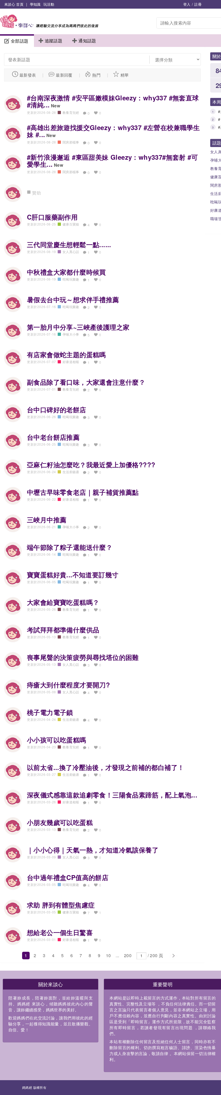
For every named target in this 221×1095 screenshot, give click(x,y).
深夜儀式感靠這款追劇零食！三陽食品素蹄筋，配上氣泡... (112, 794)
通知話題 (87, 40)
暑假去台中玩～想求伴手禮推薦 (73, 299)
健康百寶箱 (71, 224)
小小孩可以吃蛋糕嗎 (56, 739)
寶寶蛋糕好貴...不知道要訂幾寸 (72, 574)
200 (128, 955)
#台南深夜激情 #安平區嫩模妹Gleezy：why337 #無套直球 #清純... (113, 101)
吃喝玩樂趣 (71, 279)
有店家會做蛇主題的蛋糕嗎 (66, 354)
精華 (124, 75)
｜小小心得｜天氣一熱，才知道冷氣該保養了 (92, 849)
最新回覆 (64, 75)
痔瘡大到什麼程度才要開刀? (68, 684)
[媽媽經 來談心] (49, 26)
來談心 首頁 (13, 4)
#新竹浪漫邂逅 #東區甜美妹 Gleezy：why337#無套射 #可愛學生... (112, 160)
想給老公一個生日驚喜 (60, 932)
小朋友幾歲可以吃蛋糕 (60, 822)
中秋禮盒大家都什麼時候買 (66, 272)
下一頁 (173, 956)
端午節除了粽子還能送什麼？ (69, 547)
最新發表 (27, 75)
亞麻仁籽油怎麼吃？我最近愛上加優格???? (91, 464)
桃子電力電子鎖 (50, 712)
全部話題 (20, 41)
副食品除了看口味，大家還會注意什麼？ (86, 382)
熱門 (96, 75)
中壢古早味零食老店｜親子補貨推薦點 (83, 492)
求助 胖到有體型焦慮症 (61, 904)
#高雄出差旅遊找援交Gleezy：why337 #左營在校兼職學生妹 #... (113, 131)
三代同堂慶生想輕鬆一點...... (69, 244)
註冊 (198, 4)
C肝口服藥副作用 (52, 216)
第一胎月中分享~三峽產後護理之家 (78, 327)
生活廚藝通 (71, 471)
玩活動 (48, 4)
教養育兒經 (71, 112)
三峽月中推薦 (46, 519)
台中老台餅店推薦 (53, 437)
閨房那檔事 (71, 142)
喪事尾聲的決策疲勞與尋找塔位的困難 (83, 657)
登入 (187, 4)
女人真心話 (71, 251)
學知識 (35, 4)
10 (108, 955)
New (55, 106)
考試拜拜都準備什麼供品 (63, 629)
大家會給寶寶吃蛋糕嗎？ (63, 602)
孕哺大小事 (71, 334)
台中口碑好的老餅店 (56, 409)
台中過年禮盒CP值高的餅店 (67, 877)
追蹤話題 (54, 40)
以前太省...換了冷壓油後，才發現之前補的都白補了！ (105, 767)
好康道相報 (71, 361)
